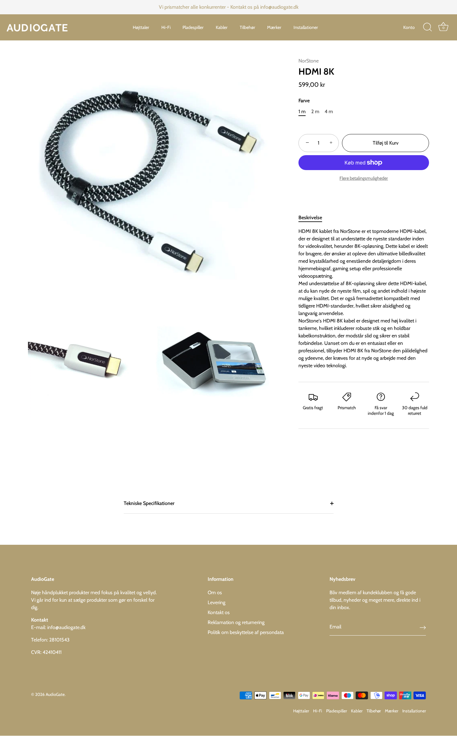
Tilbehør (247, 27)
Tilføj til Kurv (386, 143)
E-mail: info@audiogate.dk (58, 627)
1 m (302, 111)
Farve (304, 101)
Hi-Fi (166, 27)
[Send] (423, 627)
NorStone (308, 61)
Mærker (274, 27)
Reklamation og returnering (236, 622)
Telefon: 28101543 (50, 640)
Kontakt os (219, 612)
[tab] (313, 217)
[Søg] (427, 27)
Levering (216, 602)
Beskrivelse (310, 217)
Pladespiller (193, 27)
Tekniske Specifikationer (149, 503)
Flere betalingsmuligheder (363, 178)
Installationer (305, 27)
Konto (409, 27)
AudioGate (55, 694)
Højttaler (141, 27)
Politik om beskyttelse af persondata (246, 632)
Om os (215, 592)
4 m (329, 111)
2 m (315, 111)
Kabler (222, 27)
